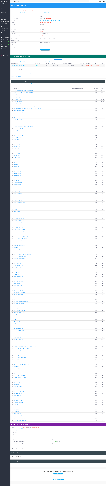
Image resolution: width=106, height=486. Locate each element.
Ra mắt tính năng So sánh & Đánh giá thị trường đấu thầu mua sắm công (22, 10)
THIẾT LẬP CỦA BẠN (3, 3)
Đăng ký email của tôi (58, 479)
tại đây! (26, 69)
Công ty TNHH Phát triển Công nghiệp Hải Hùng (18, 65)
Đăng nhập (55, 441)
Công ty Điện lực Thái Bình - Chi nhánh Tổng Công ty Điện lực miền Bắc (50, 20)
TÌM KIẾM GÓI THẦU (3, 10)
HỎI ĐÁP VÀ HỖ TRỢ (3, 48)
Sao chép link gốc (45, 49)
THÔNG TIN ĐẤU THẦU (4, 25)
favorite (103, 65)
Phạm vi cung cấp (46, 12)
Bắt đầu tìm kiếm (58, 473)
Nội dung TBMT (22, 12)
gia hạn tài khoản (57, 443)
